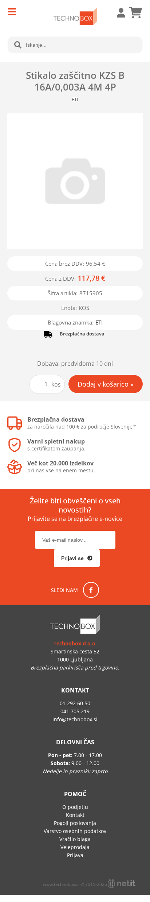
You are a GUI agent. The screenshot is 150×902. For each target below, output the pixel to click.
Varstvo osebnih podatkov (75, 831)
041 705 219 (75, 711)
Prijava (117, 12)
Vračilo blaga (75, 839)
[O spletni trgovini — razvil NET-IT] (121, 883)
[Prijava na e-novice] (77, 558)
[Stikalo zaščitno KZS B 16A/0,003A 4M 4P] (75, 181)
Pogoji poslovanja (75, 823)
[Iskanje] (17, 45)
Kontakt (75, 814)
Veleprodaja (75, 847)
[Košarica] (135, 13)
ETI (99, 322)
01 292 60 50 (75, 703)
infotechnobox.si (75, 719)
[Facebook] (91, 590)
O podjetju (75, 806)
